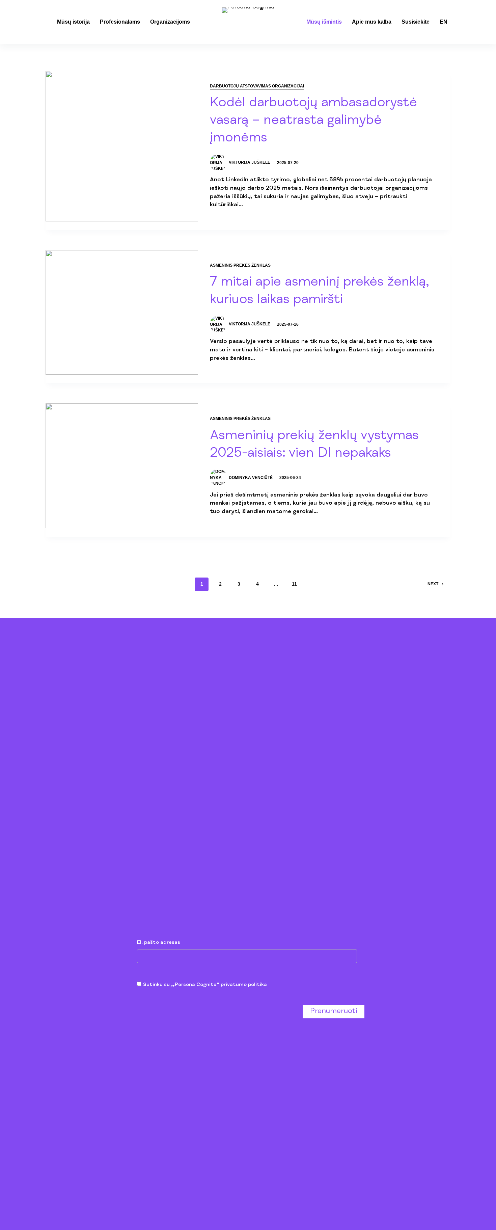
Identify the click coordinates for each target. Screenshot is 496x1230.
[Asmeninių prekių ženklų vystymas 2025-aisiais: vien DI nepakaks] (122, 465)
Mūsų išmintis (324, 22)
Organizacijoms (170, 22)
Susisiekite (416, 22)
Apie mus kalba (371, 22)
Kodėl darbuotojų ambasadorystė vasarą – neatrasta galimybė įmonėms (313, 121)
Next (433, 584)
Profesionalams (120, 22)
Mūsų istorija (73, 22)
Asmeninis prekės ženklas (240, 265)
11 (294, 584)
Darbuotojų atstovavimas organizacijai (257, 86)
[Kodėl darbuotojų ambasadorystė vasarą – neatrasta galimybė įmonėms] (122, 146)
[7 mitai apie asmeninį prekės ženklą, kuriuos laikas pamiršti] (122, 312)
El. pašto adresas (158, 942)
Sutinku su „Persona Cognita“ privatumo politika (205, 984)
